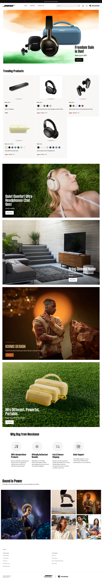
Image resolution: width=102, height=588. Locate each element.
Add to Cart (46, 112)
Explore (32, 5)
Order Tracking (6, 555)
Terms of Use (54, 563)
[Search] (79, 5)
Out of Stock (14, 112)
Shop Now (79, 59)
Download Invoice (6, 563)
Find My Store (5, 558)
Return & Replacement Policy (57, 560)
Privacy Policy (54, 558)
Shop (25, 5)
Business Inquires (6, 566)
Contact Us (41, 5)
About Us (53, 555)
